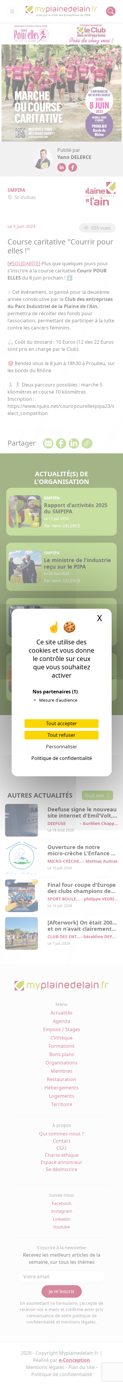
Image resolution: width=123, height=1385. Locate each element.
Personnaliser (61, 746)
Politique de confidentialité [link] (61, 758)
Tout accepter (61, 723)
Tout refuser (61, 735)
